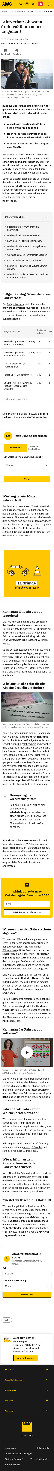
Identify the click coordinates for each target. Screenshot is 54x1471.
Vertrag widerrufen (39, 1459)
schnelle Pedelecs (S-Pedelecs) (19, 1150)
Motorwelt (9, 1411)
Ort (4, 1268)
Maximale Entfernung (14, 1280)
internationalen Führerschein (25, 847)
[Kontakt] (33, 4)
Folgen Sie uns (11, 1390)
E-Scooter (37, 1147)
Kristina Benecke (14, 43)
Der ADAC (9, 1401)
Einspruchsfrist (16, 747)
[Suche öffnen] (21, 4)
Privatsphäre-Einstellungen (18, 1453)
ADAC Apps (9, 1369)
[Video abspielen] (27, 1052)
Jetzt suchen (27, 1294)
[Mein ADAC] (27, 4)
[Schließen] (48, 1338)
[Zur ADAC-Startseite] (7, 4)
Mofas (26, 1147)
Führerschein (9, 950)
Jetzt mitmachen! (25, 1358)
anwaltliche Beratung (26, 671)
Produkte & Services (13, 1380)
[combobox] (27, 465)
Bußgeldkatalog (15, 304)
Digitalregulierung (14, 1459)
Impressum (10, 1448)
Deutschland (15, 447)
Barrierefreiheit (12, 1464)
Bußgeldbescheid (26, 744)
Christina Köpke (30, 43)
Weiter (27, 479)
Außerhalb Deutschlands (35, 447)
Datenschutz (42, 1448)
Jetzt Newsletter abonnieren (27, 912)
